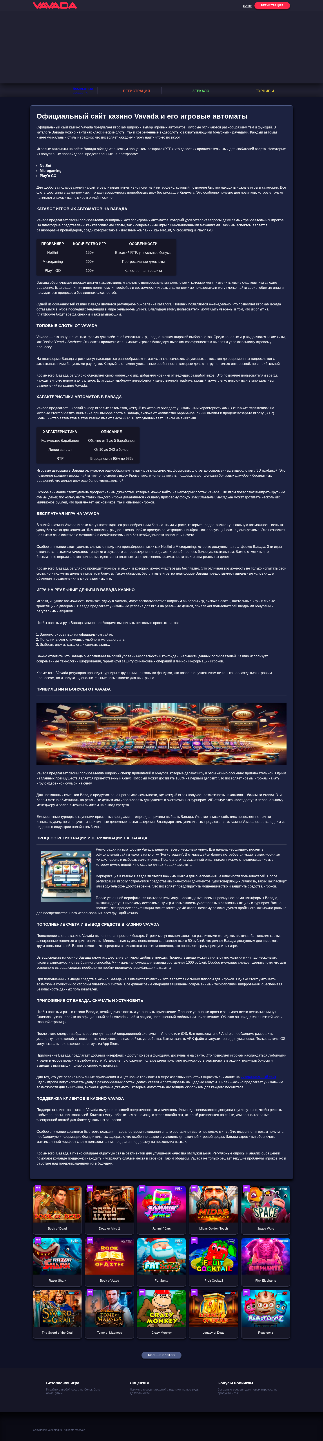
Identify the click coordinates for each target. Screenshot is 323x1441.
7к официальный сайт (258, 1077)
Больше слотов (161, 1355)
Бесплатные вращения (83, 90)
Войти (247, 5)
